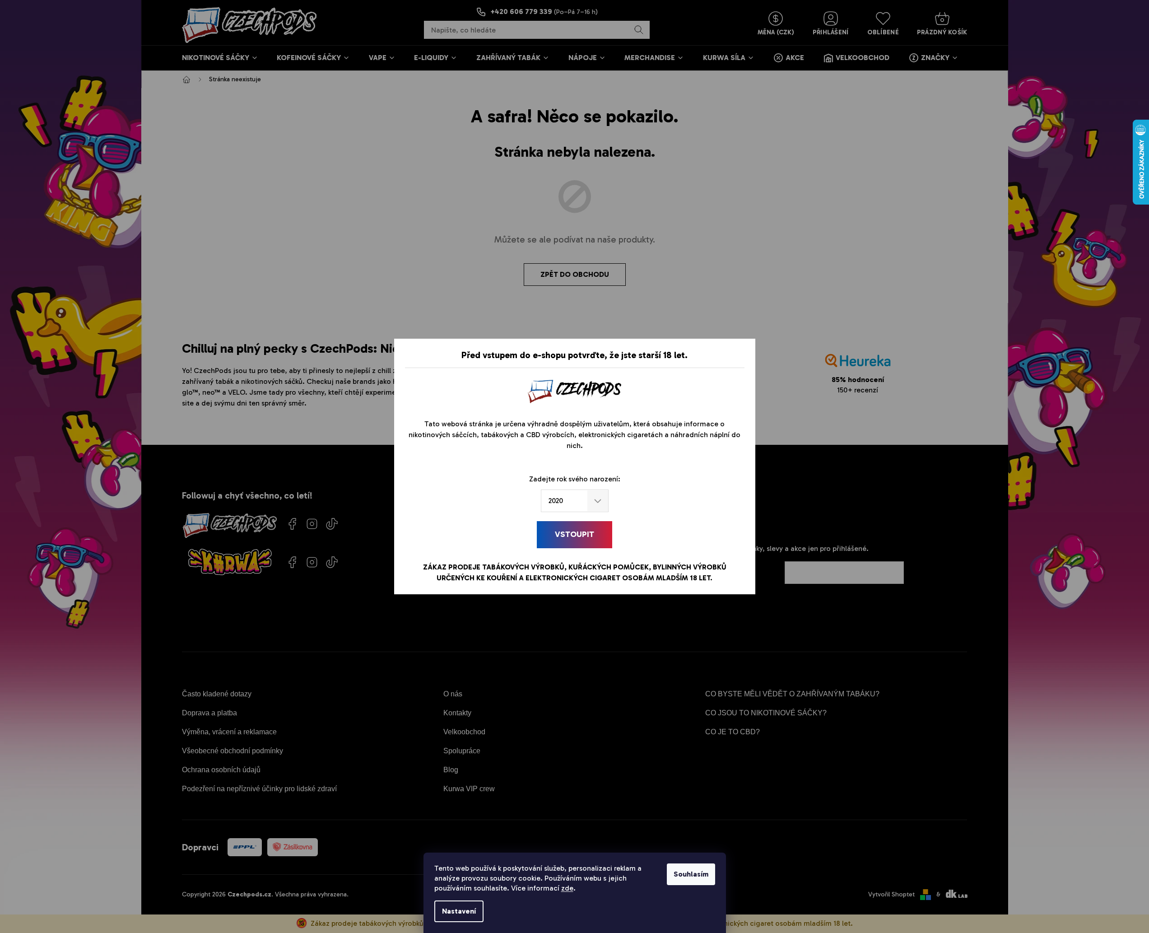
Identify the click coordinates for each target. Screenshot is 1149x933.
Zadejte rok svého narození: (574, 479)
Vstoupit (574, 534)
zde (567, 888)
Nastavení (459, 911)
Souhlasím (691, 874)
